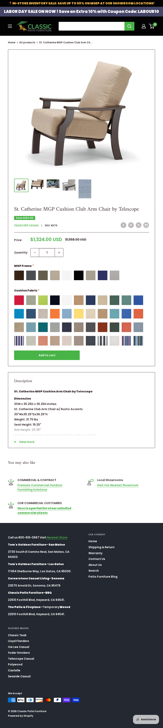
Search (93, 571)
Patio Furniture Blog (102, 577)
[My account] (144, 26)
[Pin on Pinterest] (131, 225)
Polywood (15, 664)
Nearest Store (56, 537)
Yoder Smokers (19, 653)
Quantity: (21, 253)
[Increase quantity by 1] (59, 252)
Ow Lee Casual (18, 647)
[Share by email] (146, 225)
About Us (95, 565)
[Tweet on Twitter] (138, 225)
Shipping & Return (101, 547)
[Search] (129, 26)
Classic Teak (17, 635)
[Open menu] (10, 26)
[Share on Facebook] (123, 225)
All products (27, 42)
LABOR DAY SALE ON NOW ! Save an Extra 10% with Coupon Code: (81, 11)
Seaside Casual (19, 676)
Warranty (95, 553)
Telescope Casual (26, 225)
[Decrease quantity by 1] (35, 252)
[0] (151, 26)
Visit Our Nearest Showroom (117, 485)
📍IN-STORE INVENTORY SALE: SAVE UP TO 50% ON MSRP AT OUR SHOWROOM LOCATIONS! (81, 3)
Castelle (14, 670)
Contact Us (96, 559)
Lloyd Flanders (18, 641)
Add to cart (47, 355)
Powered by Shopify (20, 715)
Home (11, 42)
